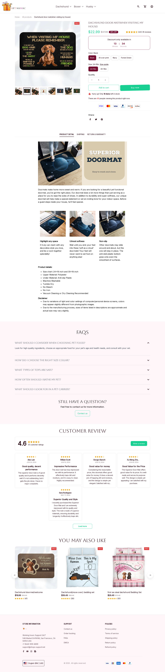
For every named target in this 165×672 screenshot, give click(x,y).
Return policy (110, 643)
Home (17, 17)
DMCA (66, 643)
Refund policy (110, 647)
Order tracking (69, 633)
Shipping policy (111, 638)
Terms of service (112, 633)
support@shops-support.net (34, 647)
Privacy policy (110, 629)
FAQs (66, 638)
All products (27, 17)
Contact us (68, 629)
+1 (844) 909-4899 (30, 644)
